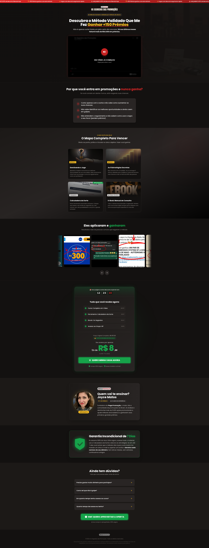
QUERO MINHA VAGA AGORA (106, 360)
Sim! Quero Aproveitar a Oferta (106, 516)
